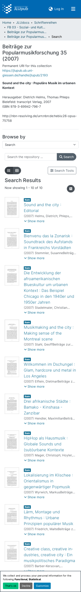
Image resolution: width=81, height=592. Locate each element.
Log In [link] (59, 9)
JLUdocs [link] (22, 22)
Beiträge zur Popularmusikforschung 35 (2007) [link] (27, 37)
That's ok (10, 585)
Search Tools (63, 170)
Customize (42, 585)
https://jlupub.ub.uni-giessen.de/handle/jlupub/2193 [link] (25, 73)
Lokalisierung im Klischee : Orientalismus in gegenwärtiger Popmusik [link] (48, 481)
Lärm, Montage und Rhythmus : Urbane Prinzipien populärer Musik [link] (48, 518)
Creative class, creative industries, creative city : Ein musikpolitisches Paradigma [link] (49, 555)
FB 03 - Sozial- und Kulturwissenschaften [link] (27, 27)
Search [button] (68, 157)
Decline (26, 585)
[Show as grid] (17, 170)
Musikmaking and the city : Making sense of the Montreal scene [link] (49, 333)
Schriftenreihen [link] (45, 22)
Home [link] (6, 22)
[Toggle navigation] (73, 9)
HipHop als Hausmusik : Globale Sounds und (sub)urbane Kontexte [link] (46, 444)
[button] (15, 9)
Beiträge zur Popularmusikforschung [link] (27, 32)
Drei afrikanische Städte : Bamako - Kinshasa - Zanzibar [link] (47, 407)
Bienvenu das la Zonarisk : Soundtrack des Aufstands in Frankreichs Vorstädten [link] (48, 242)
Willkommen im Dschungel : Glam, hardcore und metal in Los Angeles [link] (50, 370)
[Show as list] (9, 170)
